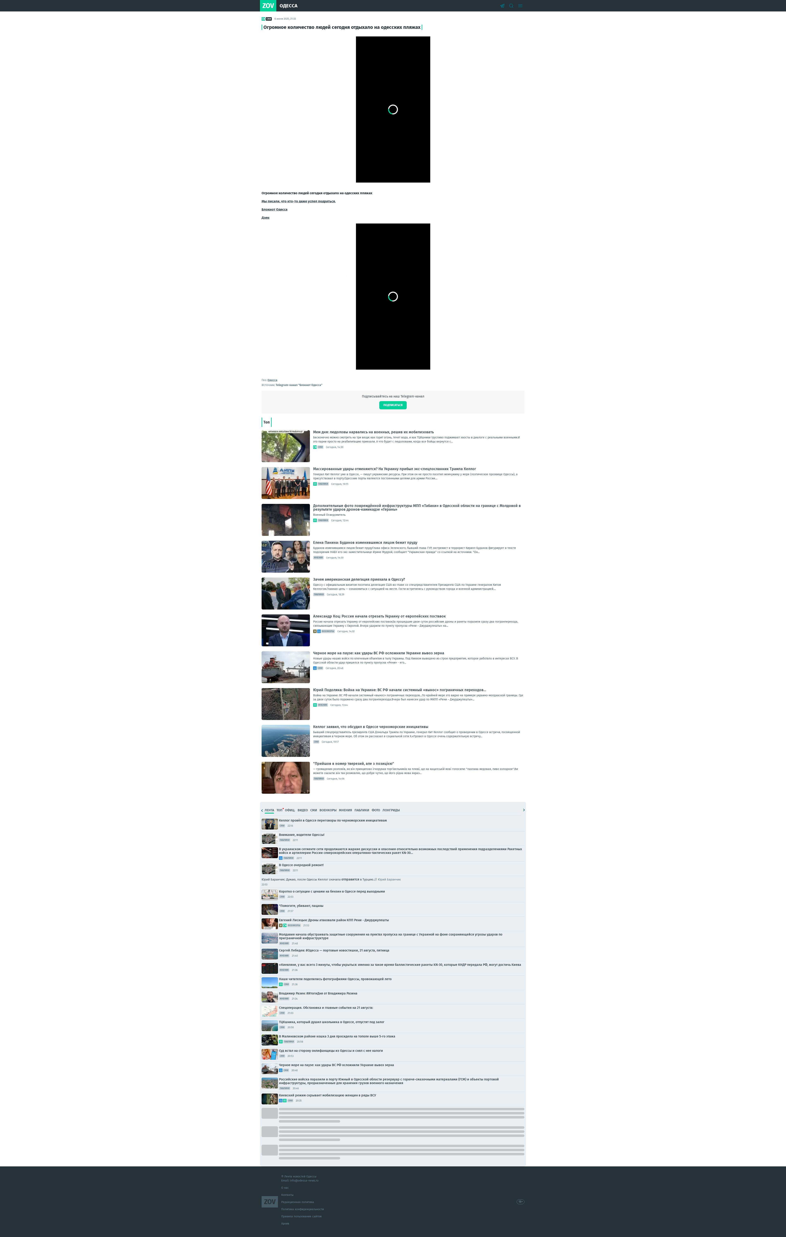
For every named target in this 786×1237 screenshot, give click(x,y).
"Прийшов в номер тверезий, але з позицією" (353, 763)
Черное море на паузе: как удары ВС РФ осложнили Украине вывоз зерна (378, 653)
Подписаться (393, 405)
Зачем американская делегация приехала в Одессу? (359, 579)
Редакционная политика (297, 1202)
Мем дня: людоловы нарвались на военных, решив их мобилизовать (373, 432)
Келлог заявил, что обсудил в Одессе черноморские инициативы (370, 727)
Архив (285, 1223)
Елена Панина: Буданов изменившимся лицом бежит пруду (365, 542)
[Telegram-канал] (502, 6)
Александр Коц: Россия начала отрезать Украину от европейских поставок (379, 616)
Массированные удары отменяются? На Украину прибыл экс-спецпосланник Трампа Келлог (394, 469)
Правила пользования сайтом (301, 1216)
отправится (350, 879)
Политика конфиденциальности (302, 1209)
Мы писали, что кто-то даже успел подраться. (299, 201)
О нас (285, 1188)
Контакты (287, 1195)
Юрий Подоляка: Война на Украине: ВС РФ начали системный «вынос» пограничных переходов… (399, 690)
